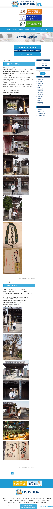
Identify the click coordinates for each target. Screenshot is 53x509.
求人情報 (38, 500)
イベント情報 (43, 502)
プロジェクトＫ (25, 502)
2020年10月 (40, 81)
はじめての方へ (44, 29)
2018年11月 (40, 89)
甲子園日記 (40, 110)
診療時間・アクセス (35, 29)
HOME (8, 29)
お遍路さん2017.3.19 (13, 285)
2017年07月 (40, 98)
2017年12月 (40, 94)
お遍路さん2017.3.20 (13, 64)
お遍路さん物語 (41, 115)
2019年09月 (40, 85)
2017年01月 (40, 102)
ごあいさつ (15, 29)
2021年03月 (40, 79)
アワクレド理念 (17, 498)
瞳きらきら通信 (17, 502)
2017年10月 (40, 96)
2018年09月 (40, 90)
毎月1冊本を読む (42, 111)
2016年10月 (40, 103)
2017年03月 (40, 100)
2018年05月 (40, 92)
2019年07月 (40, 87)
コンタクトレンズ (23, 500)
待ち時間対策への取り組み (29, 498)
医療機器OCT (32, 500)
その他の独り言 (41, 113)
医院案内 (21, 29)
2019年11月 (40, 83)
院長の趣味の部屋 (35, 502)
